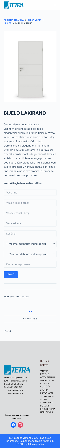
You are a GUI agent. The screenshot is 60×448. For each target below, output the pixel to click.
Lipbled (24, 296)
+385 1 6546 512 (14, 387)
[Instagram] (20, 424)
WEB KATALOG (47, 380)
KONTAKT (44, 374)
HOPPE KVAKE (46, 412)
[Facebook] (13, 424)
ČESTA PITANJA (47, 377)
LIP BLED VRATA (47, 409)
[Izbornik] (55, 5)
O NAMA (44, 371)
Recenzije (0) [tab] (30, 318)
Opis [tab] (30, 311)
